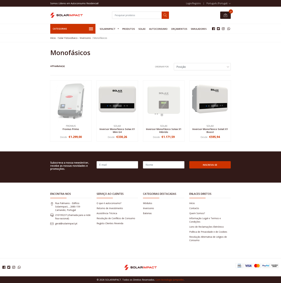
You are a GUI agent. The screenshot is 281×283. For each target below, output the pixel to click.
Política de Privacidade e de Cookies (208, 231)
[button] (219, 3)
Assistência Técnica (107, 213)
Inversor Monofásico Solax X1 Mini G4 (117, 130)
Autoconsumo (158, 28)
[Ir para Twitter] (218, 28)
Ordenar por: (162, 66)
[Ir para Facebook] (213, 28)
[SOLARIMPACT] (66, 15)
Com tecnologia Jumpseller (169, 279)
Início (53, 37)
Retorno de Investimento (110, 208)
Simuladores (199, 28)
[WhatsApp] (229, 28)
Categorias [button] (60, 28)
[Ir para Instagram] (223, 28)
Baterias (147, 213)
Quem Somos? (197, 213)
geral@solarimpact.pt (66, 223)
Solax (142, 28)
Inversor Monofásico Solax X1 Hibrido (163, 130)
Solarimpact (107, 28)
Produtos (128, 28)
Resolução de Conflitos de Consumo (116, 218)
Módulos (147, 203)
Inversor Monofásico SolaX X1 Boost (210, 130)
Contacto (194, 208)
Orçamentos (179, 28)
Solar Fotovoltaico (68, 37)
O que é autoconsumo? (109, 203)
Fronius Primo (71, 129)
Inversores (85, 37)
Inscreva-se (210, 164)
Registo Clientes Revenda (110, 223)
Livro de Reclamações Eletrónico (206, 226)
